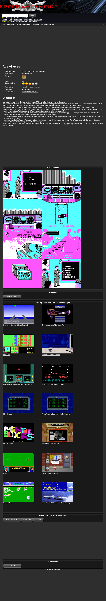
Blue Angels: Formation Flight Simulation (17, 384)
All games (5, 21)
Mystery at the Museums (50, 444)
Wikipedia (25, 92)
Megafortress (8, 414)
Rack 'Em (6, 473)
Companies (11, 24)
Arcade (25, 18)
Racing (4, 20)
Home (3, 24)
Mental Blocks (8, 444)
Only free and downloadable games (24, 21)
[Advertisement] (53, 146)
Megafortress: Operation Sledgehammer (56, 414)
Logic (32, 18)
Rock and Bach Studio (50, 473)
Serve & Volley (8, 503)
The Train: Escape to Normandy (53, 384)
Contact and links (47, 24)
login (31, 87)
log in (104, 24)
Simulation (18, 20)
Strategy (38, 20)
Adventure (16, 18)
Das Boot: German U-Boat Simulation (16, 325)
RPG (10, 20)
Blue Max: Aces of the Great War (53, 325)
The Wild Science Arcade (51, 355)
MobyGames (33, 92)
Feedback (35, 24)
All (3, 18)
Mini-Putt (6, 355)
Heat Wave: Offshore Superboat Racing (56, 503)
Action (8, 18)
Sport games (28, 20)
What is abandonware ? (53, 569)
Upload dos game (23, 24)
